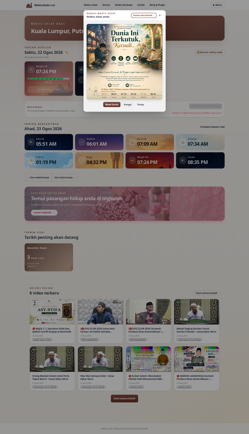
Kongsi (128, 104)
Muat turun (111, 104)
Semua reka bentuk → (144, 15)
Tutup (140, 104)
